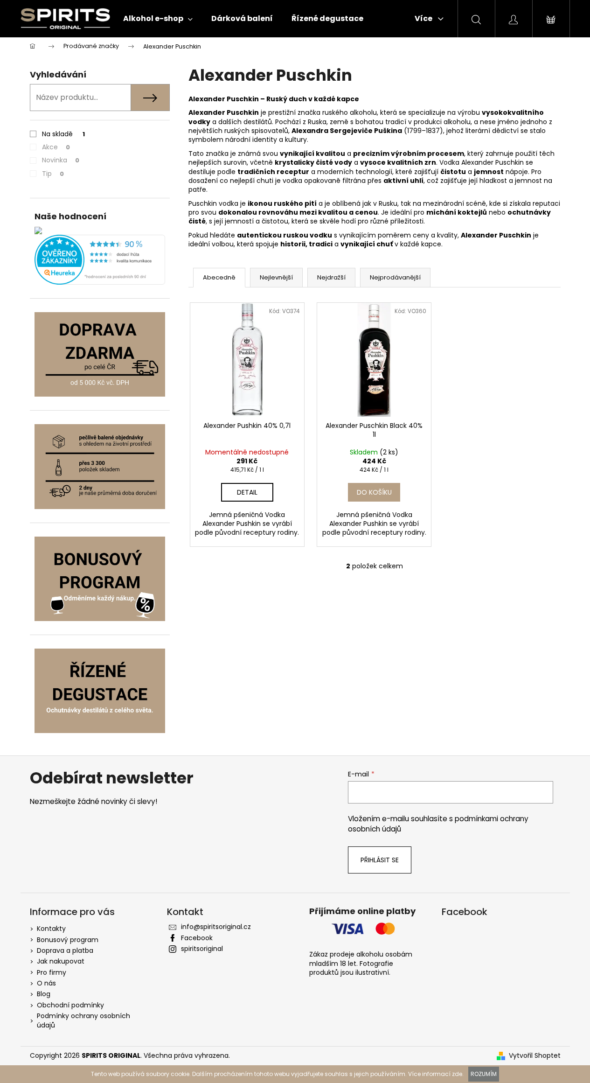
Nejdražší (331, 277)
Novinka (60, 160)
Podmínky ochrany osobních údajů (83, 1020)
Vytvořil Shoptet (535, 1055)
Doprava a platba (65, 950)
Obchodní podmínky (70, 1005)
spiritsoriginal (202, 948)
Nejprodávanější (395, 277)
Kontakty (51, 928)
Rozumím (484, 1074)
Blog (43, 994)
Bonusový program (67, 939)
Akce (56, 147)
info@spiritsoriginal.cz (216, 926)
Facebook (197, 938)
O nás (46, 983)
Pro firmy (51, 972)
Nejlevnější (276, 277)
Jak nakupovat (60, 961)
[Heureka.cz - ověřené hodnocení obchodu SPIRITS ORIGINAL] (100, 260)
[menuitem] (158, 18)
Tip (53, 173)
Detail (247, 492)
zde (457, 1074)
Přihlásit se (380, 860)
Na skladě (63, 134)
